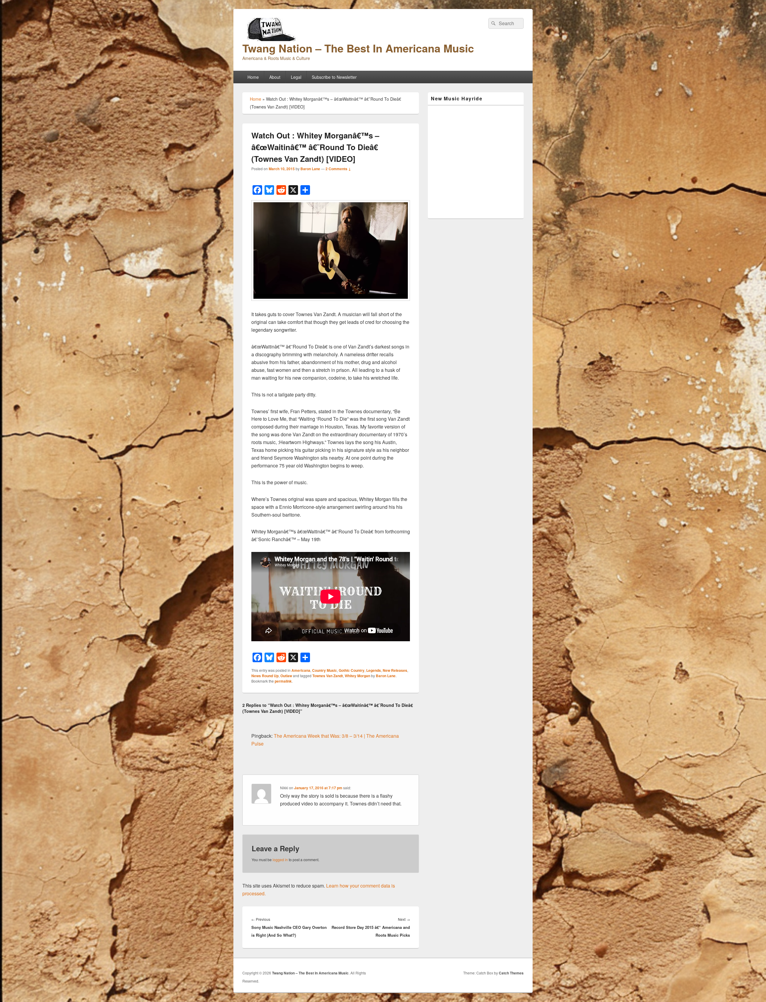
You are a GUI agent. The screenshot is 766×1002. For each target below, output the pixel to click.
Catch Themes (511, 973)
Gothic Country (351, 670)
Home (253, 77)
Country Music (324, 670)
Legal (296, 77)
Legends (373, 670)
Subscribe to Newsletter (334, 77)
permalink (283, 681)
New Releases (395, 670)
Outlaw (286, 675)
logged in (280, 859)
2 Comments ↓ (338, 168)
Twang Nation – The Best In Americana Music (358, 48)
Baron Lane (310, 168)
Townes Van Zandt (327, 675)
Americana (300, 670)
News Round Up (265, 675)
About (274, 77)
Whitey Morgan (357, 675)
